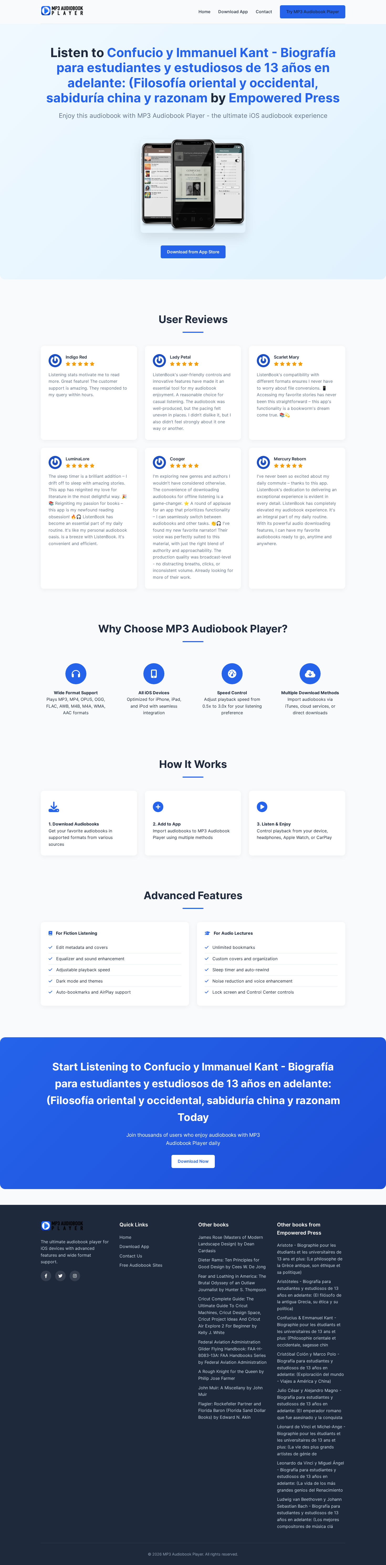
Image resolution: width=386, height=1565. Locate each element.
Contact (264, 11)
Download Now (193, 1161)
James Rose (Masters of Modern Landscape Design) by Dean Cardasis (230, 1244)
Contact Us (130, 1256)
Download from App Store (193, 251)
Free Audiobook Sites (140, 1265)
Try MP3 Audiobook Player (312, 11)
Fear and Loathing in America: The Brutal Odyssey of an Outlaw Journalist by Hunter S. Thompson (232, 1283)
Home (204, 11)
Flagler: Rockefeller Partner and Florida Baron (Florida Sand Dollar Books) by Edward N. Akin (232, 1410)
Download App (233, 11)
